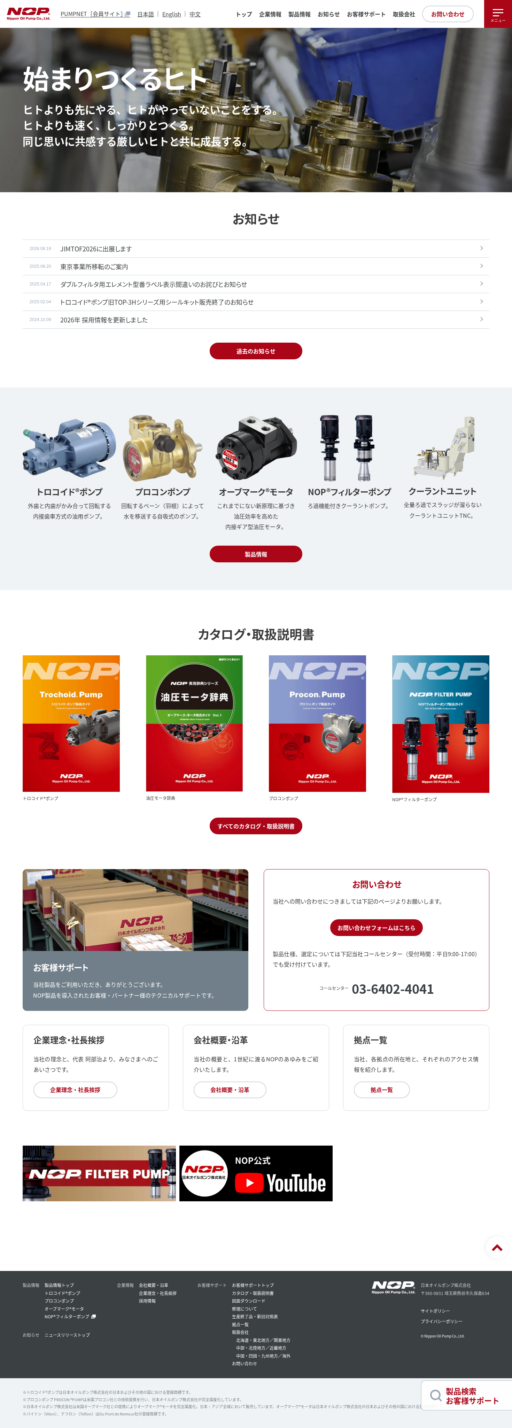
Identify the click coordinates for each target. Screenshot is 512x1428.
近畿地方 (278, 1348)
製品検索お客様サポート (472, 1395)
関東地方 (282, 1340)
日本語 (145, 14)
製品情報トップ (59, 1285)
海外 (286, 1356)
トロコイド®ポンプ (62, 1293)
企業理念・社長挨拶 (75, 1089)
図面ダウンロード (248, 1301)
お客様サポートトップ (253, 1285)
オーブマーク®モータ (64, 1309)
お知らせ (329, 14)
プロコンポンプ (59, 1301)
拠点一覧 (382, 1089)
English (171, 14)
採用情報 (147, 1301)
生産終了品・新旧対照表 (255, 1316)
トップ (243, 14)
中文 (195, 14)
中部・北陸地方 (250, 1348)
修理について (244, 1309)
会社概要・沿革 (229, 1089)
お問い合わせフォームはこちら (377, 927)
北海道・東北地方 (253, 1340)
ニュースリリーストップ (67, 1335)
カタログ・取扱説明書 (253, 1293)
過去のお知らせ (256, 351)
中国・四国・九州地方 (257, 1356)
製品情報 (256, 554)
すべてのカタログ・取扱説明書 (256, 826)
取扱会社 (404, 14)
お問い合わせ (448, 14)
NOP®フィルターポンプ (67, 1316)
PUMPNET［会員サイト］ (93, 13)
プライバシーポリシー (442, 1321)
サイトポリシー (435, 1311)
